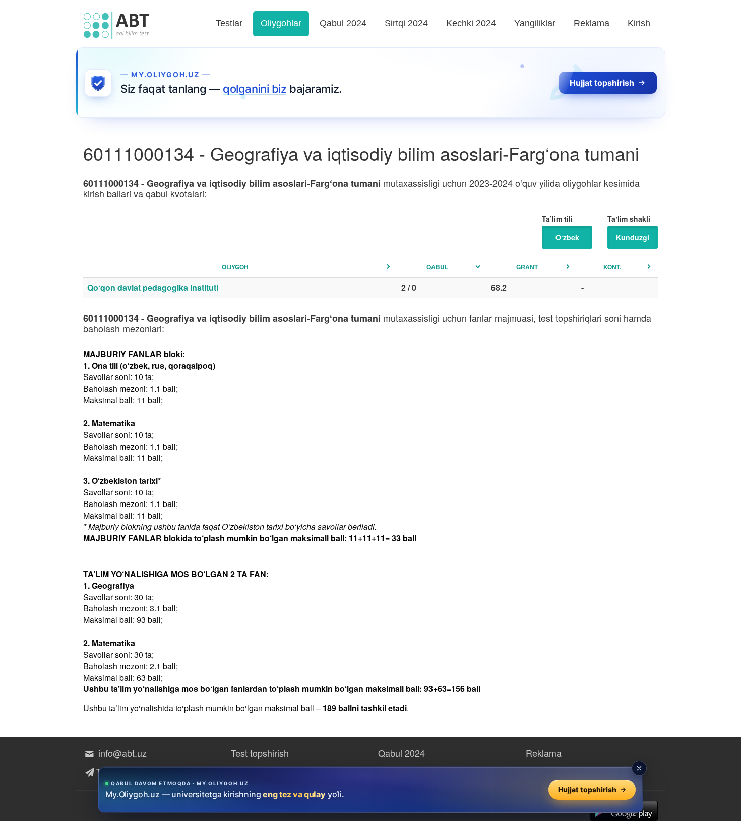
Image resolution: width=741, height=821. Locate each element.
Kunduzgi (632, 237)
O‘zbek (567, 237)
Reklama (591, 23)
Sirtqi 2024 (406, 23)
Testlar (229, 23)
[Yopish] (639, 768)
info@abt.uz (121, 753)
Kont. (612, 266)
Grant (527, 266)
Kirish (639, 23)
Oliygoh (235, 266)
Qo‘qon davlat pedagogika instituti (152, 287)
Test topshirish (260, 753)
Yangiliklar (534, 23)
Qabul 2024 (343, 23)
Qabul (437, 266)
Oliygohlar (281, 23)
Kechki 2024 (471, 23)
